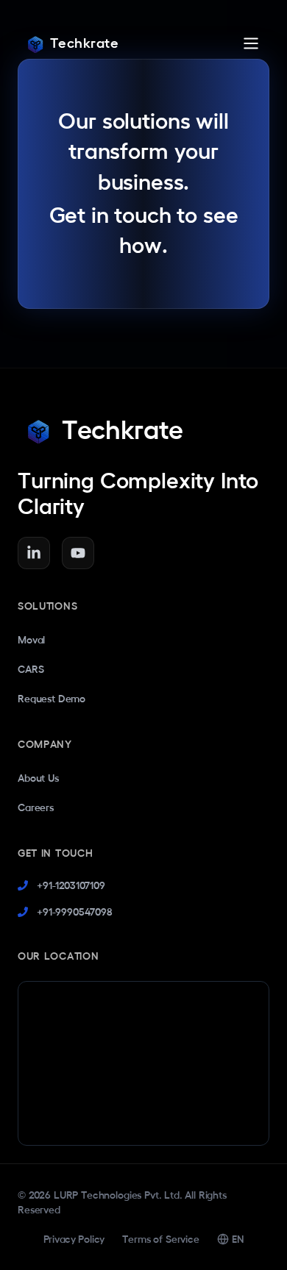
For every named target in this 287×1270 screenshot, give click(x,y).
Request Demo (51, 698)
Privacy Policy (74, 1239)
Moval (31, 640)
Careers (36, 807)
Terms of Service (160, 1239)
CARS (30, 669)
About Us (38, 778)
